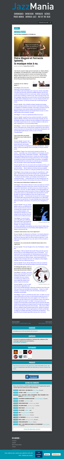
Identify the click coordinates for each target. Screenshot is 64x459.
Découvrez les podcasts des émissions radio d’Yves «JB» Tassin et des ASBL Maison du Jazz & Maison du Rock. (31, 367)
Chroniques (19, 13)
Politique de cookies (27, 455)
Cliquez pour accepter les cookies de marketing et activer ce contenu (31, 46)
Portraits (39, 13)
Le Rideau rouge (32, 403)
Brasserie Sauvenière (31, 392)
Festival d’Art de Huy (33, 75)
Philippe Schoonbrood (22, 34)
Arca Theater (27, 401)
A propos (14, 440)
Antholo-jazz (31, 16)
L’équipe (14, 442)
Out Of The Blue (44, 16)
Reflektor (27, 410)
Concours (32, 328)
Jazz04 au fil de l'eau (27, 396)
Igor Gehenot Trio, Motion (45, 323)
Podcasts (32, 362)
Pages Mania (19, 16)
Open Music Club (31, 405)
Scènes (47, 13)
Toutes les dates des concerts (32, 429)
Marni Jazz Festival (25, 412)
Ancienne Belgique (39, 398)
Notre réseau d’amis (17, 444)
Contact (14, 446)
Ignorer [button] (47, 454)
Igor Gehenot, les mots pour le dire (21, 323)
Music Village (36, 390)
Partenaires (32, 347)
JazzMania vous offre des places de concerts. (25, 331)
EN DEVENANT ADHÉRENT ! (20, 342)
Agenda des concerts (32, 383)
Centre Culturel (28, 408)
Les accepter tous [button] (38, 454)
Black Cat (30, 422)
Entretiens (29, 13)
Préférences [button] (56, 454)
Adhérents (32, 336)
